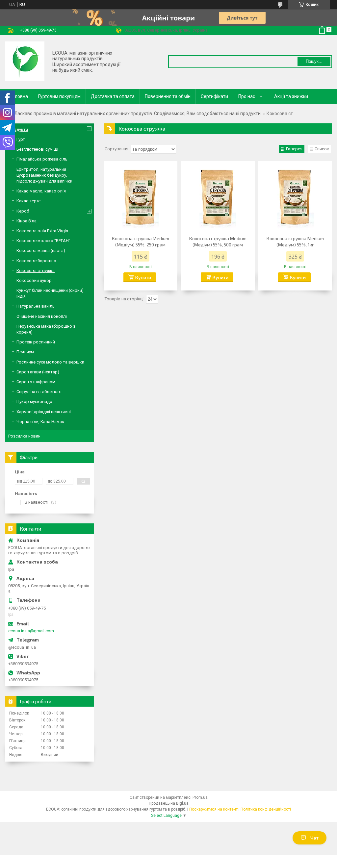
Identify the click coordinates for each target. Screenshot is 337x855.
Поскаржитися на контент (213, 809)
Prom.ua (200, 797)
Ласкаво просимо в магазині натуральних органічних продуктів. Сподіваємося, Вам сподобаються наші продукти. (138, 113)
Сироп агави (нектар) (37, 371)
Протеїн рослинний (35, 341)
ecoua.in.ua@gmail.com (31, 630)
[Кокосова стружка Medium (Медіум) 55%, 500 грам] (217, 197)
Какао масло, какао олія (41, 191)
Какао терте (28, 200)
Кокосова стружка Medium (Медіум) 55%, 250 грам (140, 241)
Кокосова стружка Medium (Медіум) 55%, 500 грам (217, 241)
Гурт (20, 139)
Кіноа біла (26, 220)
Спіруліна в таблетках (38, 391)
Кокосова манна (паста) (40, 250)
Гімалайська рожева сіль (41, 159)
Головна (19, 96)
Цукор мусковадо (34, 401)
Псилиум (25, 351)
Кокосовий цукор (34, 280)
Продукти (18, 129)
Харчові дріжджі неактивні (43, 411)
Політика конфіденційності (266, 809)
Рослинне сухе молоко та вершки (50, 362)
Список (322, 148)
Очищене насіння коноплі (41, 316)
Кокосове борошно (36, 260)
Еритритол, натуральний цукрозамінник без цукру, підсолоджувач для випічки (44, 175)
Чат (314, 838)
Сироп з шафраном (35, 381)
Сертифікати (214, 96)
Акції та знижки (291, 96)
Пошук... (314, 61)
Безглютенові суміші (37, 149)
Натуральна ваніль (35, 306)
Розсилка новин (24, 436)
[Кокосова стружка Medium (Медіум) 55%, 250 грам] (140, 197)
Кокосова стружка (35, 270)
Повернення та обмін (168, 96)
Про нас (246, 96)
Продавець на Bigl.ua (169, 803)
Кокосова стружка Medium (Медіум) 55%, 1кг (295, 241)
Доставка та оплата (113, 96)
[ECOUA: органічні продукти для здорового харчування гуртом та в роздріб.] (24, 61)
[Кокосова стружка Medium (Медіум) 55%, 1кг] (295, 197)
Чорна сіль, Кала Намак (40, 421)
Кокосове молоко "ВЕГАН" (43, 240)
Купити (143, 277)
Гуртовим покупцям (59, 96)
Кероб (22, 211)
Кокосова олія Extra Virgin (42, 230)
